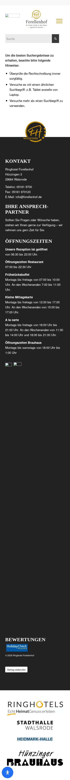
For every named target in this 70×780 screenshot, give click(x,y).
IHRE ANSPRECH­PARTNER (26, 209)
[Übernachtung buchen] (12, 16)
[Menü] (58, 21)
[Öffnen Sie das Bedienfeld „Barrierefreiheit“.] (7, 772)
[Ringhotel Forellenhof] (36, 19)
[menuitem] (58, 21)
